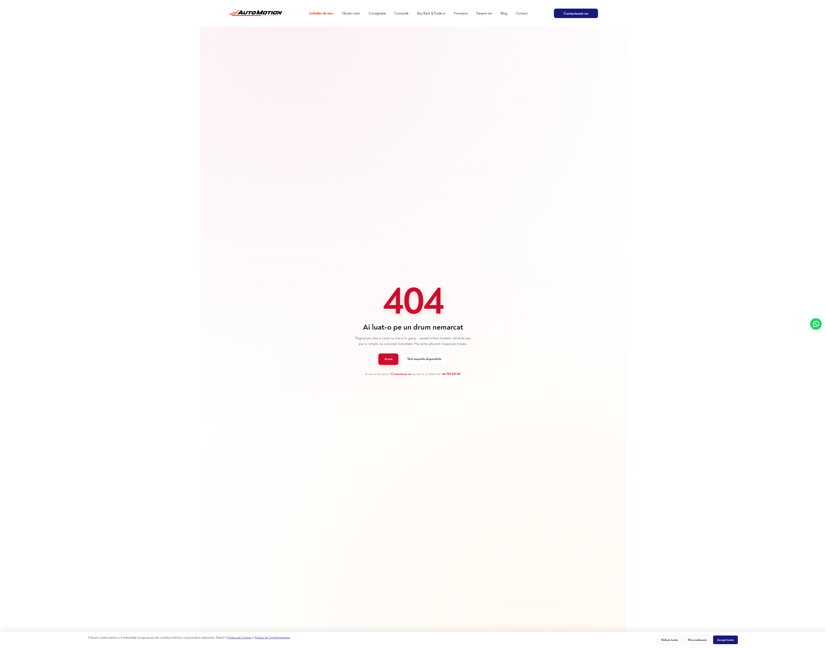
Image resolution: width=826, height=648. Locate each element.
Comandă (401, 13)
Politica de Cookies (239, 637)
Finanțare (461, 13)
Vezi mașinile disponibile (424, 359)
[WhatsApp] (816, 324)
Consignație (377, 13)
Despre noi (484, 13)
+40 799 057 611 (450, 374)
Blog (504, 13)
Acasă (388, 359)
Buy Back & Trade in (431, 13)
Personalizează (697, 640)
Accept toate (725, 640)
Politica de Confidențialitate (272, 637)
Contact (522, 13)
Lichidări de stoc (321, 13)
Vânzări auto (351, 13)
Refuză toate (669, 640)
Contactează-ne (576, 13)
